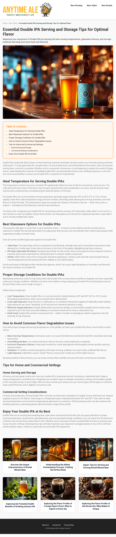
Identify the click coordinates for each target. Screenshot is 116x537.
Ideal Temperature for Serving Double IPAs (27, 131)
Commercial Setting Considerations (24, 151)
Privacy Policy (69, 525)
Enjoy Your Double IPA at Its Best (23, 154)
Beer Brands (107, 5)
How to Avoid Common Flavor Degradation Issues (30, 141)
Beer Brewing (76, 5)
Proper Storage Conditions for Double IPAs (27, 138)
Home (5, 23)
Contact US (56, 525)
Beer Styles (92, 5)
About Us (45, 525)
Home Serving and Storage (21, 148)
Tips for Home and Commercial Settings (26, 144)
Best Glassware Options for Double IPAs (26, 134)
